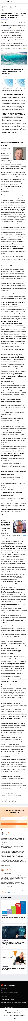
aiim (15, 793)
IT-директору (4, 19)
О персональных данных (7, 999)
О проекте (4, 996)
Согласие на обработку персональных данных (13, 1002)
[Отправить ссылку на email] (15, 801)
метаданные (5, 797)
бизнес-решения (18, 795)
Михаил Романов (8, 869)
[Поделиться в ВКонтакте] (9, 801)
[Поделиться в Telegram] (12, 801)
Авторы (3, 1005)
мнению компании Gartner (13, 327)
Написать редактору (7, 1007)
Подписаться (14, 824)
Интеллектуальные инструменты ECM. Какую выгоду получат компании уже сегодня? (13, 944)
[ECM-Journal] (8, 985)
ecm (12, 793)
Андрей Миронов (8, 832)
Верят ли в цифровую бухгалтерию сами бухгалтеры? (13, 968)
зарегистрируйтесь (11, 892)
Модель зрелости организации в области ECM (14, 918)
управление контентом (7, 795)
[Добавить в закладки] (2, 801)
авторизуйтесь (21, 890)
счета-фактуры (5, 793)
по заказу (19, 134)
